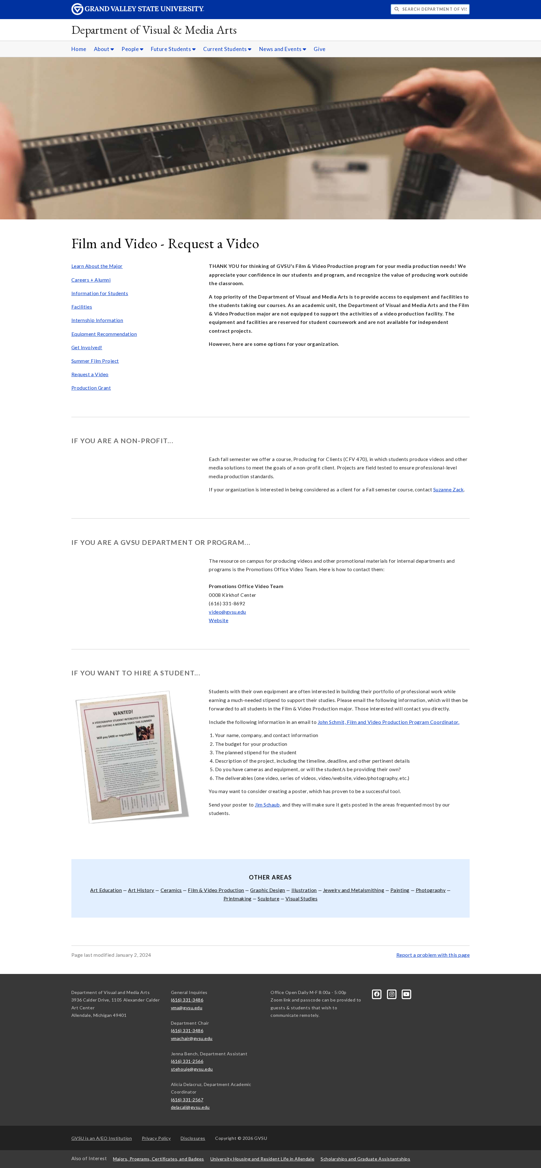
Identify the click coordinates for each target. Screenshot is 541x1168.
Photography (431, 890)
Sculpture (268, 898)
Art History (141, 890)
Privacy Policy (156, 1138)
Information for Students (99, 293)
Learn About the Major (97, 266)
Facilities (81, 307)
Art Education (106, 890)
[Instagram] (392, 993)
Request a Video (90, 374)
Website (218, 620)
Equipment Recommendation (104, 334)
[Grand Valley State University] (137, 13)
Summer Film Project (95, 361)
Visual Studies (302, 898)
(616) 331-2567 (187, 1099)
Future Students (171, 49)
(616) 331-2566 (187, 1061)
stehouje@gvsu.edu (192, 1069)
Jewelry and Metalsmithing (353, 890)
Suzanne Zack (448, 489)
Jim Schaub (267, 804)
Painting (400, 890)
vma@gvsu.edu (186, 1007)
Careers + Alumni (91, 280)
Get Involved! (86, 347)
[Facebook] (377, 993)
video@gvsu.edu (227, 612)
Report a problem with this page (433, 955)
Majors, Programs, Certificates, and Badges (158, 1158)
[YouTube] (407, 993)
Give (319, 49)
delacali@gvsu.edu (190, 1107)
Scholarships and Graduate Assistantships (365, 1158)
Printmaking (238, 898)
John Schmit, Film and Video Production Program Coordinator (388, 722)
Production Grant (91, 388)
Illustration (304, 890)
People (130, 49)
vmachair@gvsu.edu (192, 1038)
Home (78, 49)
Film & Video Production (216, 890)
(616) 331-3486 (187, 999)
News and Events (281, 49)
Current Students (225, 49)
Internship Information (97, 320)
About (102, 49)
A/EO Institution (101, 1138)
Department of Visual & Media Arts (154, 29)
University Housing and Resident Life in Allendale (262, 1158)
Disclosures (193, 1138)
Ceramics (171, 890)
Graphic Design (267, 890)
